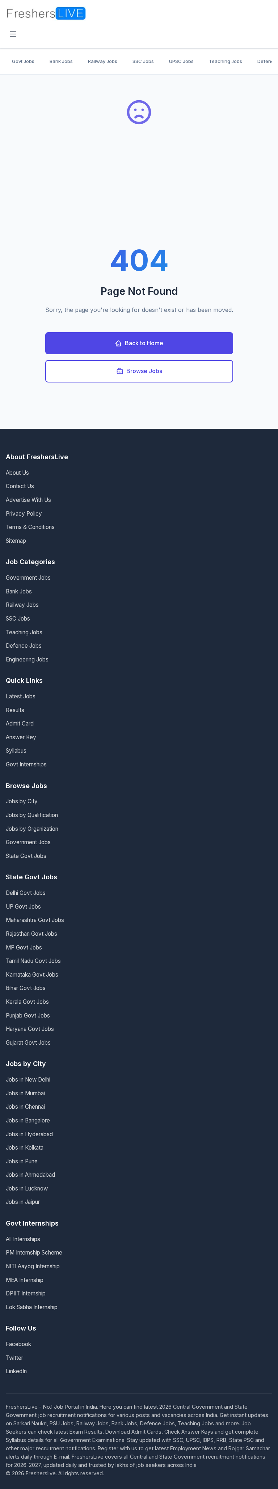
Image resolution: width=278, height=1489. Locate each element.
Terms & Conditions (30, 527)
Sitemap (16, 540)
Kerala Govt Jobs (27, 1001)
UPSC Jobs (181, 61)
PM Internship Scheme (34, 1252)
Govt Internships (26, 764)
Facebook (18, 1344)
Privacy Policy (24, 513)
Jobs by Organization (32, 828)
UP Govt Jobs (23, 906)
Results (15, 710)
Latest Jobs (20, 696)
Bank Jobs (61, 61)
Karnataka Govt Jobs (32, 974)
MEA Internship (24, 1280)
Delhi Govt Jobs (26, 892)
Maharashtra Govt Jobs (35, 920)
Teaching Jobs (225, 61)
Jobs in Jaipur (23, 1201)
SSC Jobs (143, 61)
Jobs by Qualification (32, 815)
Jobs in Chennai (25, 1106)
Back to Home (144, 343)
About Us (17, 472)
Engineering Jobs (27, 659)
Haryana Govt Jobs (30, 1028)
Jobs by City (22, 801)
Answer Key (21, 737)
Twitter (14, 1357)
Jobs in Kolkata (24, 1147)
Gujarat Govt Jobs (28, 1042)
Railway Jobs (102, 61)
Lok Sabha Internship (32, 1307)
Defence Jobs (24, 645)
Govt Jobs (23, 61)
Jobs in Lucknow (27, 1188)
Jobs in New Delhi (28, 1079)
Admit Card (20, 723)
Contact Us (20, 486)
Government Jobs (28, 577)
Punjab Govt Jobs (28, 1015)
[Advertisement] (139, 191)
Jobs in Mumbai (25, 1093)
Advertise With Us (28, 499)
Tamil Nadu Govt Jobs (33, 960)
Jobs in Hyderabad (29, 1134)
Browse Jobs (144, 371)
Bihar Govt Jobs (26, 988)
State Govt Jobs (26, 856)
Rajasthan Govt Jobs (31, 933)
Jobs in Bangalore (28, 1120)
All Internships (23, 1239)
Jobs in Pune (22, 1161)
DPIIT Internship (26, 1293)
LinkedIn (16, 1371)
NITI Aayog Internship (33, 1266)
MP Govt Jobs (24, 947)
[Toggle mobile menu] (13, 34)
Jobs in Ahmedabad (30, 1174)
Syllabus (16, 750)
